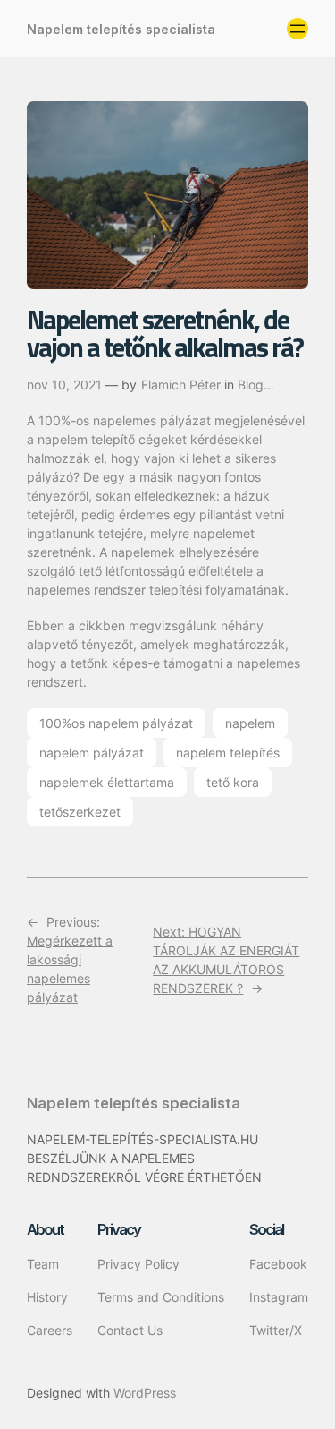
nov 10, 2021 (64, 384)
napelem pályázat (91, 752)
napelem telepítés (228, 752)
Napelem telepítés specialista (121, 29)
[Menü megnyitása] (297, 28)
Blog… (256, 384)
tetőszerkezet (80, 811)
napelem (250, 723)
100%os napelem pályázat (116, 723)
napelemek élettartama (106, 782)
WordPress (144, 1392)
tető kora (232, 782)
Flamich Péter (181, 384)
